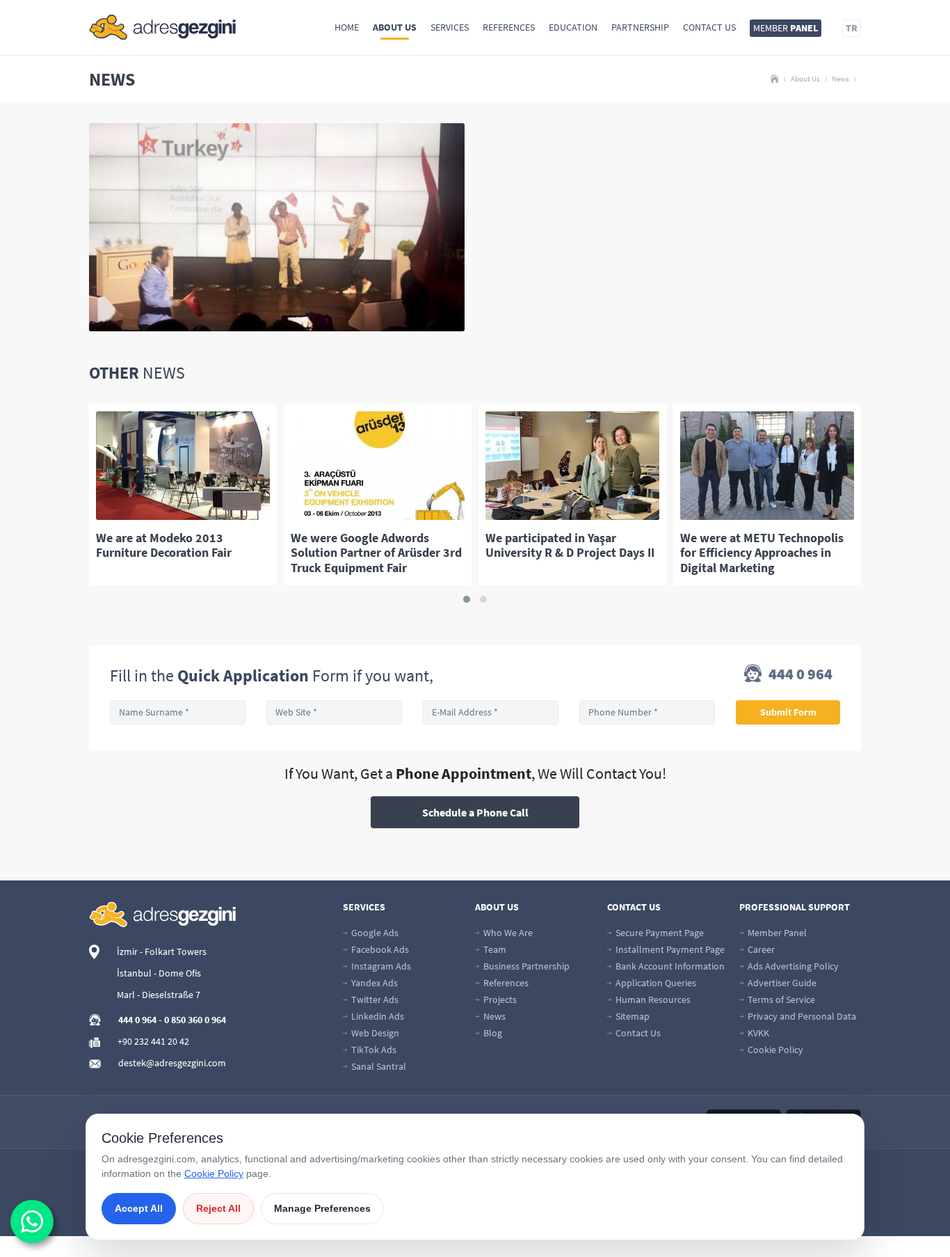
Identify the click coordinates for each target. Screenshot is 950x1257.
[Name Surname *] (177, 712)
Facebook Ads (379, 949)
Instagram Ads (380, 966)
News (840, 79)
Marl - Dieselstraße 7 (158, 994)
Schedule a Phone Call (475, 812)
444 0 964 (799, 674)
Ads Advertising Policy (792, 966)
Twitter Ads (373, 999)
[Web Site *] (334, 712)
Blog (491, 1033)
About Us (395, 27)
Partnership (640, 27)
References (509, 27)
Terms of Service (780, 999)
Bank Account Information (669, 966)
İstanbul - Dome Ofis (159, 973)
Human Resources (652, 999)
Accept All (139, 1208)
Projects (499, 999)
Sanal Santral (377, 1066)
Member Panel (776, 932)
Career (760, 949)
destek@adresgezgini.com (172, 1063)
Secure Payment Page (658, 932)
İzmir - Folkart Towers (162, 951)
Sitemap (631, 1016)
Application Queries (654, 983)
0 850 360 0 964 (195, 1019)
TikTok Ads (372, 1049)
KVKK (757, 1033)
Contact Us (709, 27)
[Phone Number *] (647, 712)
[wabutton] (32, 1221)
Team (493, 949)
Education (573, 27)
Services (449, 27)
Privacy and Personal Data (801, 1016)
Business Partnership (525, 966)
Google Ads (373, 932)
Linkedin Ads (376, 1016)
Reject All (218, 1208)
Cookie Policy (774, 1049)
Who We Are (507, 932)
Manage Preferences (322, 1208)
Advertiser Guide (781, 983)
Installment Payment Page (669, 949)
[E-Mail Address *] (490, 712)
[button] (466, 599)
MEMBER (785, 28)
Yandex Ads (373, 983)
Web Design (374, 1033)
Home (347, 27)
